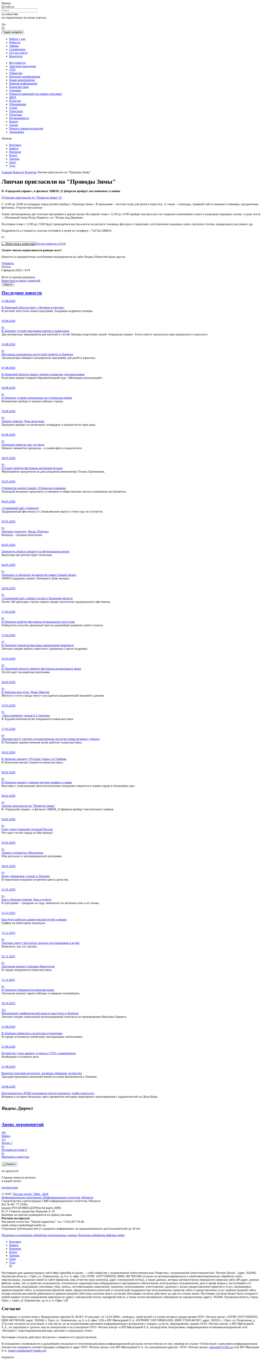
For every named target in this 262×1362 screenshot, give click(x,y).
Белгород (15, 145)
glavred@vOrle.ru (221, 1347)
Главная (7, 172)
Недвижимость (19, 118)
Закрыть (8, 284)
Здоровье (15, 90)
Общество (15, 73)
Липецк (14, 158)
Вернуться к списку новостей (21, 280)
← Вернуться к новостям (18, 243)
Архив (13, 125)
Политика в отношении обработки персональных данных (39, 1235)
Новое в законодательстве (26, 128)
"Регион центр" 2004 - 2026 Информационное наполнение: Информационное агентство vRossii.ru (47, 1195)
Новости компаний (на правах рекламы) (35, 93)
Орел (12, 162)
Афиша (14, 45)
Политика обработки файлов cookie (101, 1235)
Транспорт (16, 111)
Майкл (6, 1134)
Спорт (13, 107)
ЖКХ (12, 97)
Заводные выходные (22, 66)
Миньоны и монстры (15, 1155)
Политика (15, 114)
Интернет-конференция (24, 76)
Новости (15, 42)
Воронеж (15, 151)
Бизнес (13, 121)
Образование (17, 104)
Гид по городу (18, 52)
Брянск (13, 148)
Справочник (17, 49)
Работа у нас (17, 39)
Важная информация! (23, 83)
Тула (12, 165)
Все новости (17, 62)
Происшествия (19, 87)
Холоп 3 (7, 1141)
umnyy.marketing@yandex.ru (27, 1350)
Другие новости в (47, 243)
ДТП (12, 69)
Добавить (8, 263)
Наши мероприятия (22, 80)
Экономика (16, 132)
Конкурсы (15, 56)
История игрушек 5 (14, 1148)
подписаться (10, 1187)
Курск (13, 155)
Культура (15, 100)
